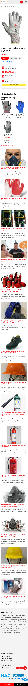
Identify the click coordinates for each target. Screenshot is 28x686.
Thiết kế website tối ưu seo (20, 678)
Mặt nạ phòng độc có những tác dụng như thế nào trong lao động (13, 167)
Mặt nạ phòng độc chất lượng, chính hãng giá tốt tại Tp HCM (13, 535)
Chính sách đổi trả (5, 667)
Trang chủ (3, 6)
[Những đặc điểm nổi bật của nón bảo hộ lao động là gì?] (14, 372)
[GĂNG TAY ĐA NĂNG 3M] (8, 107)
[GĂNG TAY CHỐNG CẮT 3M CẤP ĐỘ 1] (20, 107)
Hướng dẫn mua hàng (6, 665)
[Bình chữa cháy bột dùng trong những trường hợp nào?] (14, 434)
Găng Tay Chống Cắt (13, 6)
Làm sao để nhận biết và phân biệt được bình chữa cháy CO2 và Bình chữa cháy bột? (13, 414)
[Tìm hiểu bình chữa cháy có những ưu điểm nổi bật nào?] (13, 465)
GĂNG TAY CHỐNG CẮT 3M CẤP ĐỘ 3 (7, 135)
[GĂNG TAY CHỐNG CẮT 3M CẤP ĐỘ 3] (8, 127)
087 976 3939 (12, 81)
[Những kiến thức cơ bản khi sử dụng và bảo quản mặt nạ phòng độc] (14, 494)
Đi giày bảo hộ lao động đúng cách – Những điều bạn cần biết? (13, 351)
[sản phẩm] (25, 668)
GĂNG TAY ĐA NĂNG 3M (7, 114)
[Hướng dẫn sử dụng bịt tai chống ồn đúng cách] (14, 249)
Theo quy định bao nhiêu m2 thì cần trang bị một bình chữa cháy (13, 290)
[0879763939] (25, 679)
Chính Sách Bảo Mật (6, 663)
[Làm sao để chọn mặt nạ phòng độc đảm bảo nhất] (13, 586)
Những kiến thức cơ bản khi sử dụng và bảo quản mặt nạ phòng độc (13, 505)
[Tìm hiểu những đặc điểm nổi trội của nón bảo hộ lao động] (14, 555)
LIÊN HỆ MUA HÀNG (6, 61)
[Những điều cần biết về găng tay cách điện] (14, 188)
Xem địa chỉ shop (14, 84)
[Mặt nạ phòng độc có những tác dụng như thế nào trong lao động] (13, 157)
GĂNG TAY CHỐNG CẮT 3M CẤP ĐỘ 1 (20, 114)
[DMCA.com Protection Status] (5, 675)
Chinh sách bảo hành (6, 656)
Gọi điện (7, 684)
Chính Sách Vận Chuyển (6, 658)
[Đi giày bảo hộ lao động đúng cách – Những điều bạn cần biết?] (13, 341)
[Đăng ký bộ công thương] (18, 675)
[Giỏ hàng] (21, 2)
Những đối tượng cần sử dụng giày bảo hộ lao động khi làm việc (13, 321)
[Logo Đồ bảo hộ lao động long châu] (4, 1)
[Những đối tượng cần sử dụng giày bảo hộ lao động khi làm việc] (14, 310)
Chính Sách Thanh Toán (6, 660)
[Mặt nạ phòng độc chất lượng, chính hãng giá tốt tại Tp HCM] (13, 525)
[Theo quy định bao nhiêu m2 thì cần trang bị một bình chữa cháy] (13, 280)
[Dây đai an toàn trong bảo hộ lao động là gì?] (13, 218)
